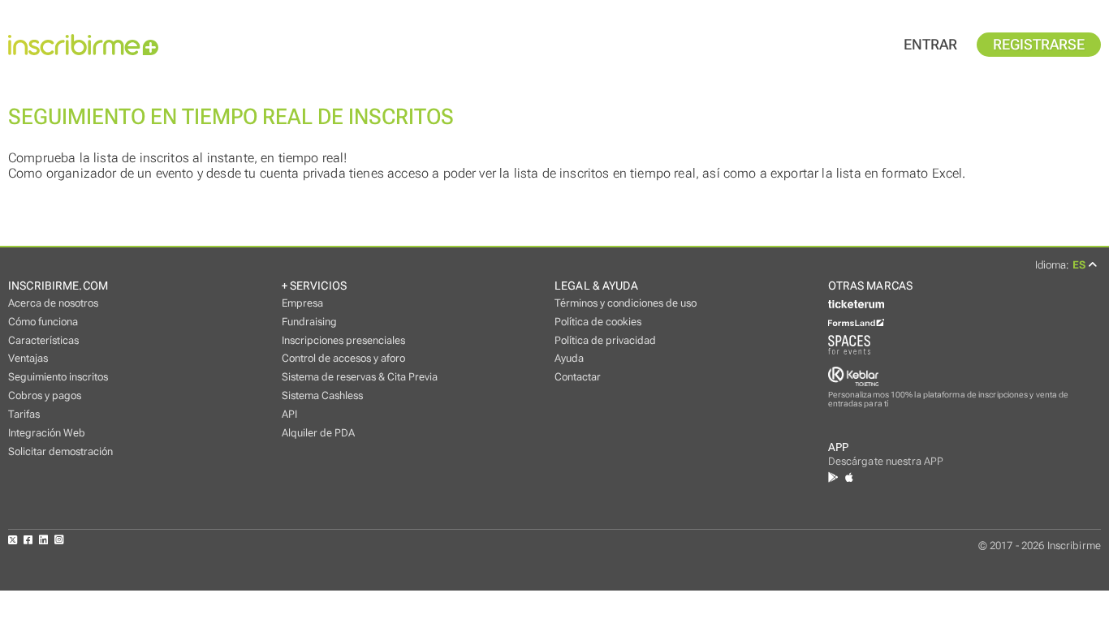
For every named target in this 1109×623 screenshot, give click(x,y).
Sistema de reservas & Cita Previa (360, 377)
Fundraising (309, 322)
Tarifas (24, 414)
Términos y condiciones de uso (625, 303)
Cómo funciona (43, 322)
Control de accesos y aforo (343, 358)
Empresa (302, 303)
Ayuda (569, 358)
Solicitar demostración (60, 451)
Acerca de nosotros (53, 303)
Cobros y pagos (44, 395)
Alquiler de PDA (318, 433)
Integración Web (46, 433)
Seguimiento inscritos (58, 377)
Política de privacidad (605, 340)
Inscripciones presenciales (343, 340)
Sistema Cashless (322, 395)
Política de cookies (597, 322)
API (289, 414)
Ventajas (28, 358)
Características (43, 340)
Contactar (577, 377)
